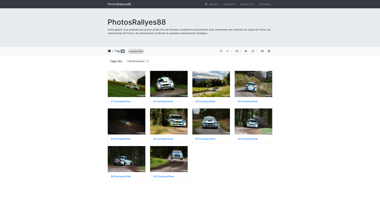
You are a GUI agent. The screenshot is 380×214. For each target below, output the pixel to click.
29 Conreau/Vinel (205, 101)
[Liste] (269, 51)
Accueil (109, 51)
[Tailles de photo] (238, 51)
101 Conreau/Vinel (163, 176)
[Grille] (262, 51)
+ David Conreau (137, 61)
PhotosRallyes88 (119, 4)
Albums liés (246, 4)
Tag (117, 51)
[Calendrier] (254, 51)
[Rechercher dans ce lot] (221, 51)
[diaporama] (246, 51)
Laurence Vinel (136, 51)
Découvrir (229, 4)
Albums (214, 4)
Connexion (264, 4)
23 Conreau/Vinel (163, 101)
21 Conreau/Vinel (120, 101)
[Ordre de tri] (228, 51)
